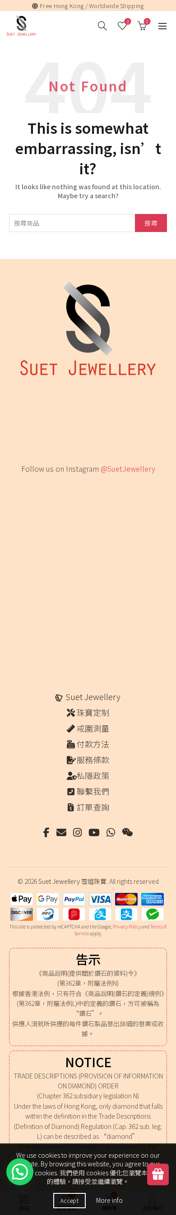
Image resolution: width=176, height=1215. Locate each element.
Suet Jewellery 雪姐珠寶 (72, 881)
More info (109, 1200)
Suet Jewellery (92, 696)
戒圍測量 (93, 728)
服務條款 (93, 759)
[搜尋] (102, 25)
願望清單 (128, 22)
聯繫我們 (93, 791)
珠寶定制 (93, 712)
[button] (19, 1171)
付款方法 (93, 744)
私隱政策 (93, 775)
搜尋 (150, 223)
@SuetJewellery (128, 468)
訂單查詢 (93, 807)
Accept (69, 1200)
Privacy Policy (127, 926)
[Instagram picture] (36, 500)
